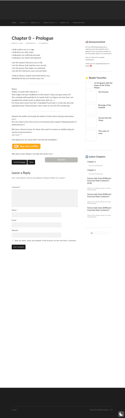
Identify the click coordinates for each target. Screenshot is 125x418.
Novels (22, 22)
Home (14, 22)
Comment (16, 187)
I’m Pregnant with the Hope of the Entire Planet (103, 85)
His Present (103, 92)
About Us (34, 22)
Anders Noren (102, 410)
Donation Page (79, 22)
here (13, 119)
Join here (15, 135)
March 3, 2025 (17, 43)
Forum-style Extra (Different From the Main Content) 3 (99, 209)
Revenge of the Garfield (104, 106)
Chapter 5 (91, 170)
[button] (121, 414)
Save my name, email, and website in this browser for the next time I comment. (45, 241)
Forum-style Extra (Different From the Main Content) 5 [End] (99, 180)
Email (14, 220)
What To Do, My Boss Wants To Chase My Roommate (99, 189)
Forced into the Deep (104, 119)
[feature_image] (88, 85)
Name (15, 210)
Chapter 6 (91, 162)
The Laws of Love (103, 132)
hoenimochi (31, 43)
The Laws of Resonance (96, 165)
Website (15, 230)
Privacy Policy (49, 22)
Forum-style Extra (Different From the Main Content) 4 (99, 195)
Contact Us (64, 22)
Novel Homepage (19, 162)
